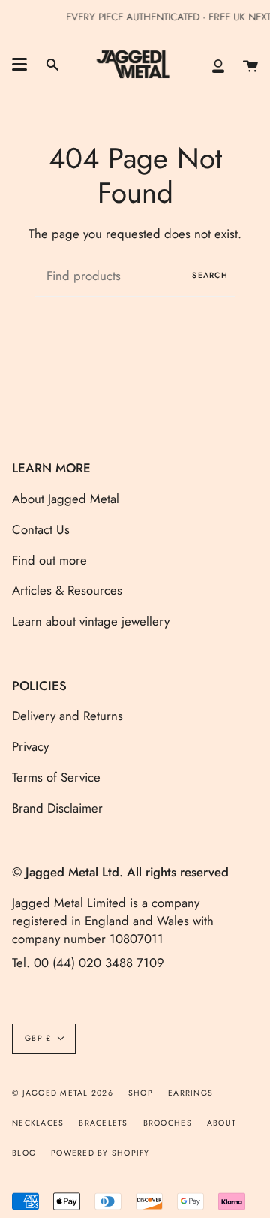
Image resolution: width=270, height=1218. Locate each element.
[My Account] (218, 64)
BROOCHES (167, 1123)
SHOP (140, 1093)
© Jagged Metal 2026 (62, 1093)
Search (210, 275)
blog (24, 1153)
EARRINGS (190, 1093)
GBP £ (38, 1038)
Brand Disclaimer (57, 808)
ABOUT (221, 1123)
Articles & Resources (67, 590)
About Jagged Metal (65, 499)
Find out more (49, 560)
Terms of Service (56, 777)
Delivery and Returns (67, 716)
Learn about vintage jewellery (91, 621)
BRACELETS (103, 1123)
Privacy (30, 746)
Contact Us (41, 529)
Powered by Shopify (100, 1153)
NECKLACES (38, 1123)
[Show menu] (19, 65)
